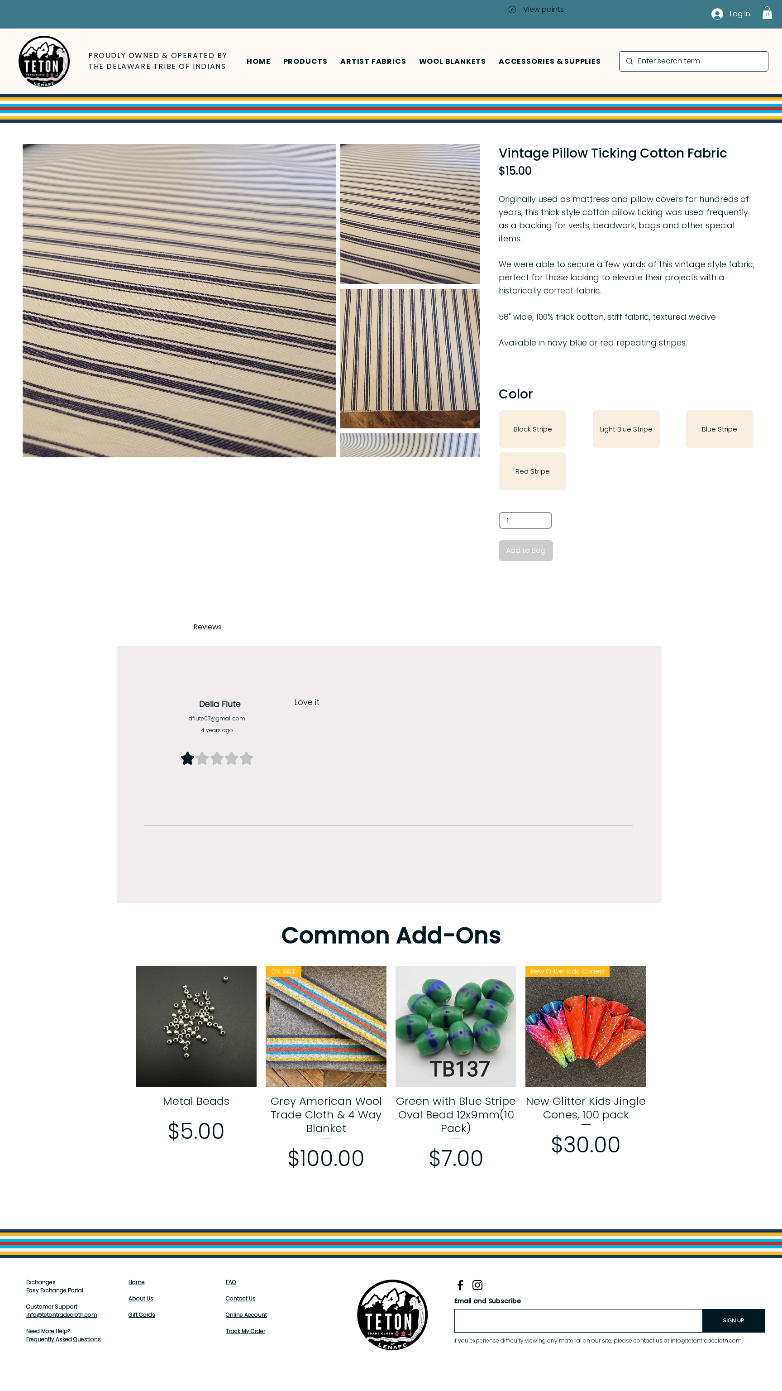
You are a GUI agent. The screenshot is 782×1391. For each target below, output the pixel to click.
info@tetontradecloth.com (61, 1315)
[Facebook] (460, 1285)
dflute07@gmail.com (217, 718)
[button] (306, 61)
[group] (391, 1077)
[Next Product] (659, 1026)
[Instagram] (477, 1285)
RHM (458, 1381)
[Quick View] (196, 1026)
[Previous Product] (122, 1026)
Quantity (513, 502)
